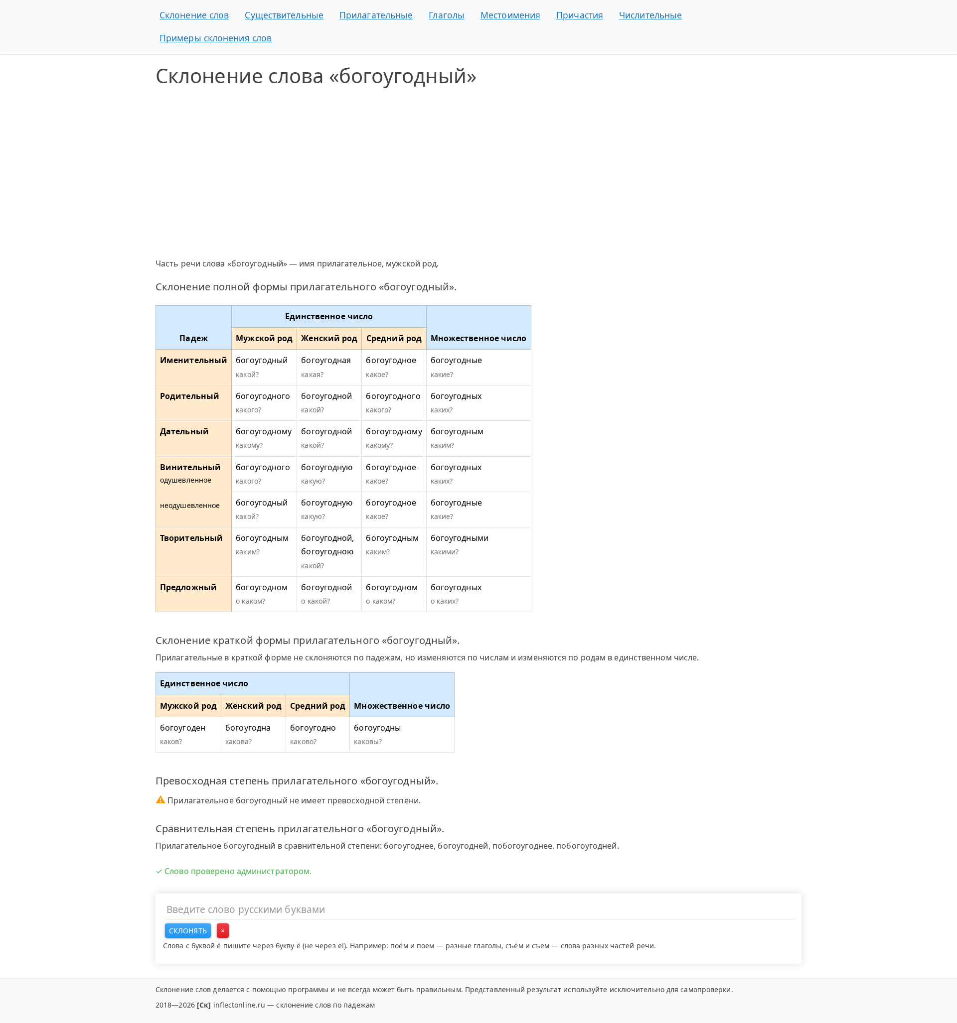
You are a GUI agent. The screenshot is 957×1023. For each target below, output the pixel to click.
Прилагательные (376, 15)
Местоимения (510, 15)
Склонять (188, 930)
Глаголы (447, 15)
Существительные (284, 15)
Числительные (650, 15)
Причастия (579, 15)
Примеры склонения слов (216, 38)
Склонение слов (194, 15)
